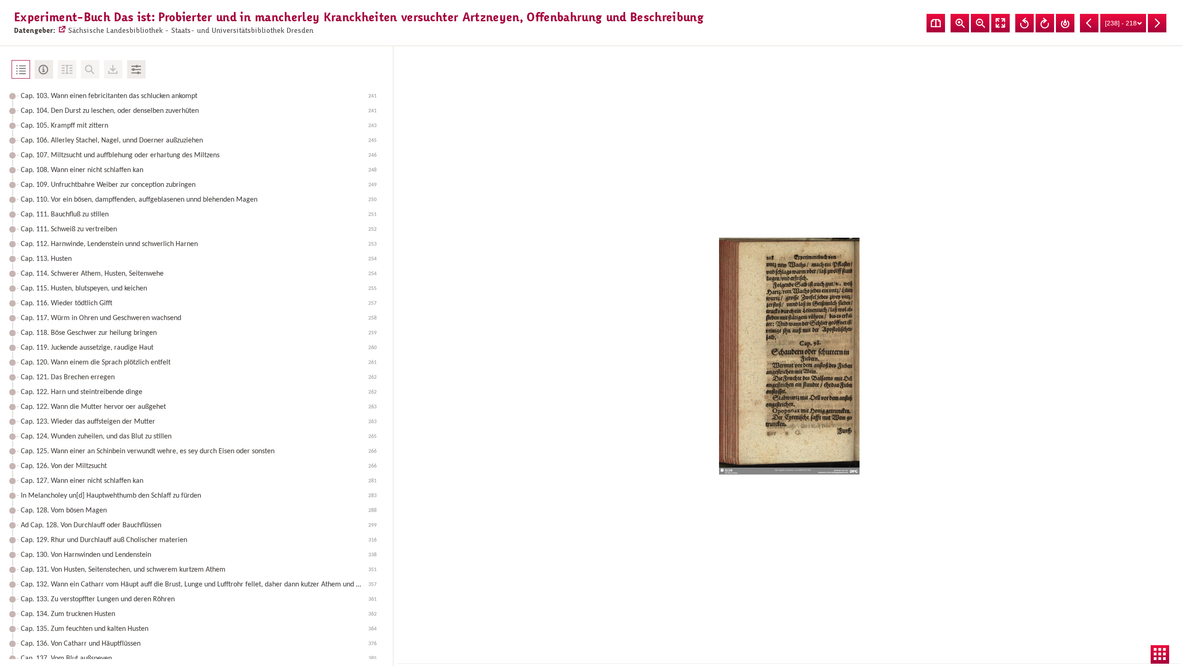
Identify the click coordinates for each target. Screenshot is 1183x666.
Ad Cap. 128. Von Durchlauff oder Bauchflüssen (199, 525)
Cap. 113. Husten (199, 259)
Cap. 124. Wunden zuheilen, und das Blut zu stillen (199, 436)
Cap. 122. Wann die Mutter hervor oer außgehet (199, 407)
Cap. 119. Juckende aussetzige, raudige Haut (199, 348)
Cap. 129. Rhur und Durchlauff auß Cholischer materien (199, 540)
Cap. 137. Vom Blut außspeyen (199, 658)
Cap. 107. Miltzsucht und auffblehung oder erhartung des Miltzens (199, 155)
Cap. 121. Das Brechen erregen (199, 377)
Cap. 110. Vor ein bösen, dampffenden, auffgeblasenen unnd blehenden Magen (199, 200)
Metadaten (44, 69)
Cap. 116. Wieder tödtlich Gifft (199, 303)
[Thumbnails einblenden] (1160, 654)
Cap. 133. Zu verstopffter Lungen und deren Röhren (199, 599)
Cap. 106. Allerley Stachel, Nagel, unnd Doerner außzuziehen (199, 140)
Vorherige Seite (1089, 23)
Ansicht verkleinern (980, 23)
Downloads (113, 69)
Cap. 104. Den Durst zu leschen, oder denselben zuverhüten (199, 111)
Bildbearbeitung (136, 69)
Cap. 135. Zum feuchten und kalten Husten (199, 629)
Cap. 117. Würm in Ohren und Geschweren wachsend (199, 318)
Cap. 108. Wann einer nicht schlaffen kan (199, 170)
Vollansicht (1000, 23)
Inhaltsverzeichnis (21, 69)
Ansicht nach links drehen (1024, 23)
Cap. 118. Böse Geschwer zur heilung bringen (199, 333)
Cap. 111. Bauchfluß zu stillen (199, 214)
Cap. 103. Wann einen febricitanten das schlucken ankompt (199, 96)
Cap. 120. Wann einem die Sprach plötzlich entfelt (199, 362)
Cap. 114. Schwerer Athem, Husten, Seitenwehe (199, 274)
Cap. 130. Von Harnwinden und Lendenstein (199, 555)
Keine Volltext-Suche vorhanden (90, 69)
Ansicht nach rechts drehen (1045, 23)
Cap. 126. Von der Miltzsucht (199, 466)
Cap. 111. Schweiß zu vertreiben (199, 229)
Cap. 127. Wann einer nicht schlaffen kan (199, 481)
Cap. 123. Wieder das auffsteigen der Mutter (199, 422)
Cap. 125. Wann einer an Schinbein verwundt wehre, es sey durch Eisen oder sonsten (199, 451)
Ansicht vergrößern (960, 23)
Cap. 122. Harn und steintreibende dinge (199, 392)
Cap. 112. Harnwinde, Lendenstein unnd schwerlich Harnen (199, 244)
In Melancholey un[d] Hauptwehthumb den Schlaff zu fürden (199, 496)
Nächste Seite (1157, 23)
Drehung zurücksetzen (1065, 23)
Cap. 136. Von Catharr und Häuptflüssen (199, 644)
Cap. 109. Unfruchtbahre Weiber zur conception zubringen (199, 185)
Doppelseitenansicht (936, 23)
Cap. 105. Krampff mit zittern (199, 126)
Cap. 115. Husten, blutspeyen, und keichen (199, 288)
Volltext (67, 69)
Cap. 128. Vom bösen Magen (199, 510)
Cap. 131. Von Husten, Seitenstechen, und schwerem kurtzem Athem (199, 570)
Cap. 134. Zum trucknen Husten (199, 614)
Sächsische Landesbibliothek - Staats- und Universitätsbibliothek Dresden (190, 30)
